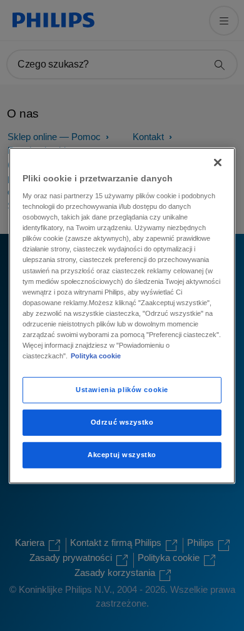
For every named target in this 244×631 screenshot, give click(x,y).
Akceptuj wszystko (122, 454)
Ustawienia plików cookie (122, 389)
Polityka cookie (96, 356)
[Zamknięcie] (217, 162)
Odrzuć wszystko (122, 422)
